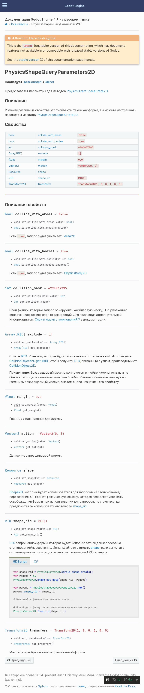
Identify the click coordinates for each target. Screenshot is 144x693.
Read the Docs (125, 686)
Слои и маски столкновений (56, 319)
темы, (81, 686)
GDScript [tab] (20, 561)
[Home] (6, 24)
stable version (29, 59)
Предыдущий (20, 660)
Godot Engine (74, 6)
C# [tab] (36, 561)
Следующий (124, 660)
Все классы (19, 24)
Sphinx (43, 686)
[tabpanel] (74, 591)
